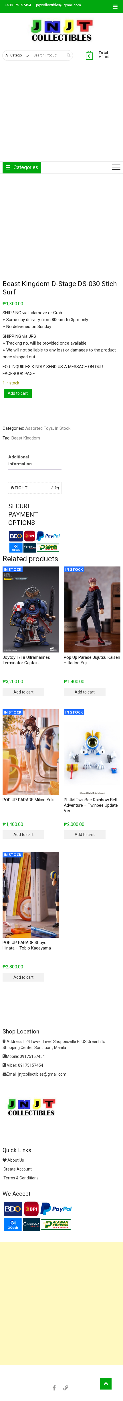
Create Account (17, 1169)
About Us (15, 1160)
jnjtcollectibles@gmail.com (58, 5)
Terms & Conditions (21, 1178)
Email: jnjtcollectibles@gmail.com (36, 1074)
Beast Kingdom (25, 438)
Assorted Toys (39, 428)
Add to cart (18, 393)
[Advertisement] (61, 116)
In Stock (62, 428)
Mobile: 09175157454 (25, 1056)
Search (66, 55)
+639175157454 (17, 5)
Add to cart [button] (23, 692)
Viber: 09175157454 (24, 1065)
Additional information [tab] (20, 460)
